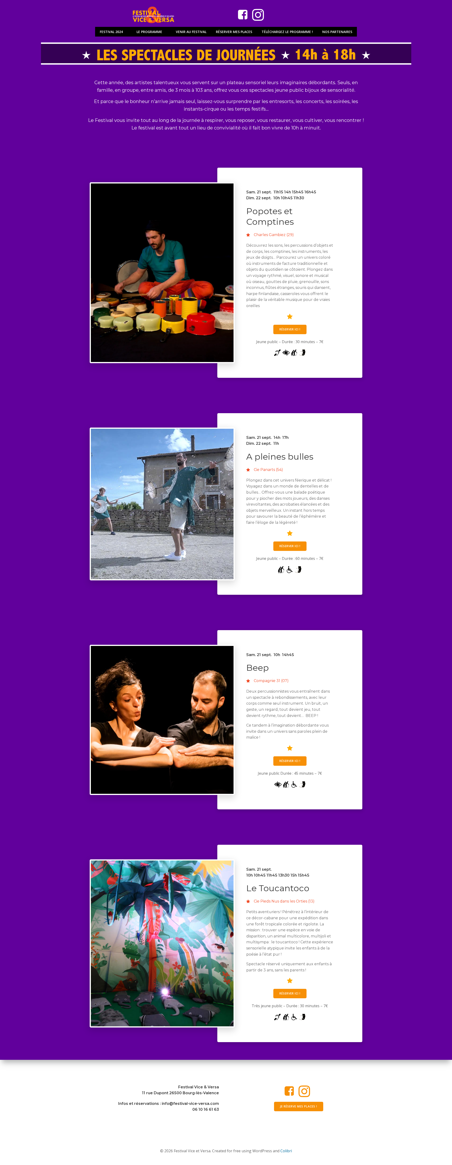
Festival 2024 (111, 31)
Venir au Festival (191, 31)
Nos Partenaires (337, 31)
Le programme (149, 31)
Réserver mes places (234, 31)
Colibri (286, 1150)
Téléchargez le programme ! (287, 31)
